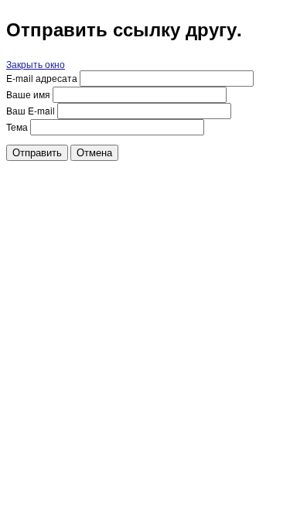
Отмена (94, 153)
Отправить (37, 153)
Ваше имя (28, 94)
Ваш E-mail (30, 110)
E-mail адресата (41, 77)
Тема (17, 126)
